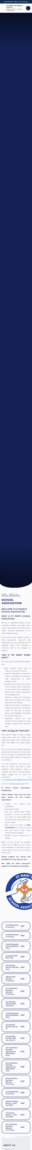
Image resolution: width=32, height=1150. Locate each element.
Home (4, 594)
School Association (11, 596)
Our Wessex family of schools (16, 2)
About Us (13, 594)
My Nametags (18, 814)
